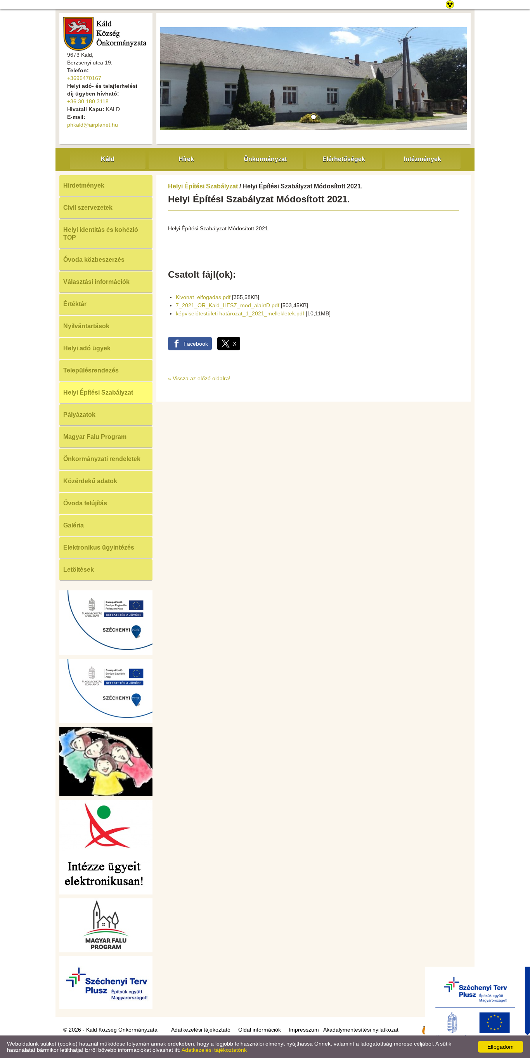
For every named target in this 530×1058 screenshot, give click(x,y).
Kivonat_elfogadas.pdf (203, 297)
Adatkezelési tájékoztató (200, 1030)
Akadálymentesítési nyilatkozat (360, 1030)
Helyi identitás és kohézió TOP (100, 233)
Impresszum (304, 1030)
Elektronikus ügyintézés (98, 547)
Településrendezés (91, 370)
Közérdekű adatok (90, 481)
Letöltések (78, 569)
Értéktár (75, 304)
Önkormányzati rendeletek (101, 459)
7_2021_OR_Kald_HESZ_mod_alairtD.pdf (227, 305)
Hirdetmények (83, 185)
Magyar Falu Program (94, 436)
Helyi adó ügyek (87, 348)
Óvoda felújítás (85, 503)
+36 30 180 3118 (88, 101)
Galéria (73, 525)
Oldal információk (259, 1030)
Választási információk (96, 281)
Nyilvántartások (86, 326)
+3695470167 (84, 78)
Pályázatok (79, 414)
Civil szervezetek (88, 207)
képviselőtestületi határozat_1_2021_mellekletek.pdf (240, 313)
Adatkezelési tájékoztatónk (214, 1050)
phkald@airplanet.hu (92, 125)
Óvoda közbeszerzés (94, 259)
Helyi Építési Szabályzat (98, 392)
